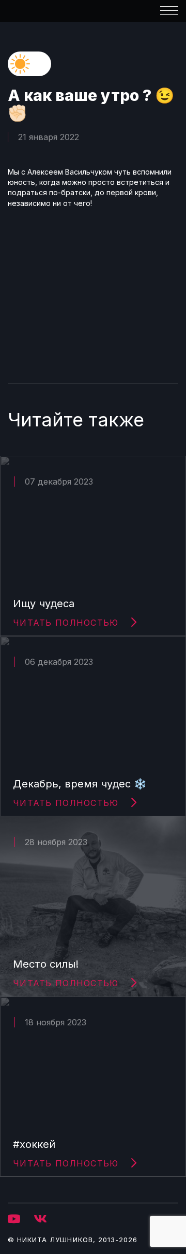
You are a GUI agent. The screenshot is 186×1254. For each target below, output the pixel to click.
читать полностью (65, 622)
